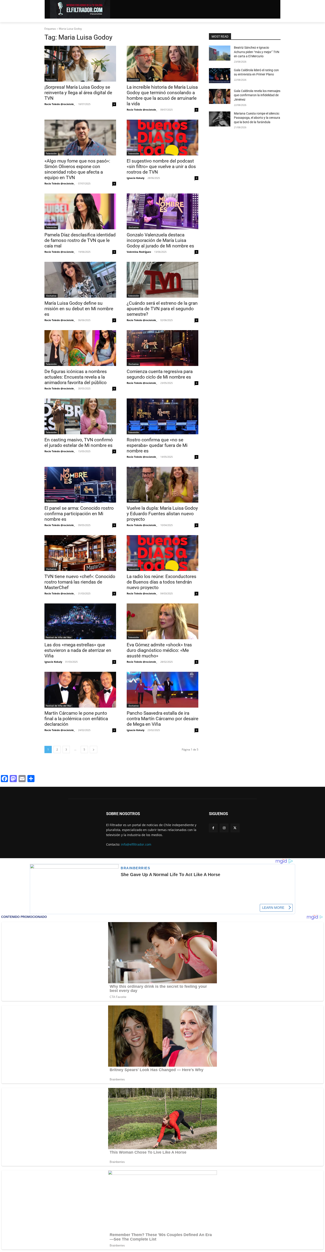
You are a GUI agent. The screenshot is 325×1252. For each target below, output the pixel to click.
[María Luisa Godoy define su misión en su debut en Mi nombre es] (80, 280)
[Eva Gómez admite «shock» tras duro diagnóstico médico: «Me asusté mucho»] (162, 621)
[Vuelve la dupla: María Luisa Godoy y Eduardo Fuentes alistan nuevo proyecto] (162, 485)
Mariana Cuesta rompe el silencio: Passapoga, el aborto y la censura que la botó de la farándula (257, 118)
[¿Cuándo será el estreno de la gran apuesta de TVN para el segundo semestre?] (162, 280)
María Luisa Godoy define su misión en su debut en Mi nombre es (78, 309)
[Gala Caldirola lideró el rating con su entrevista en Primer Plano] (219, 75)
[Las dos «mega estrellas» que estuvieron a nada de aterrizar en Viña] (80, 621)
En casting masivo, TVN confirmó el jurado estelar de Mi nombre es (78, 442)
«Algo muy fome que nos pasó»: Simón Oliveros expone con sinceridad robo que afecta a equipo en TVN (77, 169)
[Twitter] (235, 828)
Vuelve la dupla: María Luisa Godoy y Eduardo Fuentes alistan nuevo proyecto (162, 513)
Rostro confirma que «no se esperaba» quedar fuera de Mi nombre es (157, 445)
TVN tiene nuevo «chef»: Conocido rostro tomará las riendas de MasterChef (79, 582)
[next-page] (93, 749)
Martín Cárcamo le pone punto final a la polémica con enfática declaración (76, 718)
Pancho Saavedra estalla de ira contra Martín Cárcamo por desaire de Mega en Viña (162, 718)
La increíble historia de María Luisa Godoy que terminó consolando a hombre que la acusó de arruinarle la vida (162, 95)
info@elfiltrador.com (136, 844)
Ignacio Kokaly (135, 178)
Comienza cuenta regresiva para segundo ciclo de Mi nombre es (160, 374)
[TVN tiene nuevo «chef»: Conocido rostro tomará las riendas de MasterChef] (80, 553)
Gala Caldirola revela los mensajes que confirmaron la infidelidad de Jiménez (257, 95)
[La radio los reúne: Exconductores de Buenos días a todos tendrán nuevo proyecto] (162, 553)
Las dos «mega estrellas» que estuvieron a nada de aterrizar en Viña (77, 650)
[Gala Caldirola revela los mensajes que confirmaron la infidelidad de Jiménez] (219, 96)
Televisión (51, 79)
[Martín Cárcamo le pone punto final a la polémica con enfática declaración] (80, 690)
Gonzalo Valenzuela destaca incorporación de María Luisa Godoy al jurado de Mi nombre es (160, 240)
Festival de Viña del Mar (58, 637)
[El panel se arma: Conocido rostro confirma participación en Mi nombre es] (80, 485)
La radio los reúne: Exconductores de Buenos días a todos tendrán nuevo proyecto (161, 582)
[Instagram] (224, 828)
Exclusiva (133, 227)
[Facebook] (213, 828)
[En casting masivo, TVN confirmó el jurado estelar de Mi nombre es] (80, 416)
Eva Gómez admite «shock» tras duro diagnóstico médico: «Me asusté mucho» (159, 650)
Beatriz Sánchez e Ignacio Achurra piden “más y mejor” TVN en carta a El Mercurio (256, 52)
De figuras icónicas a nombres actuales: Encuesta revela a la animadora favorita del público (75, 377)
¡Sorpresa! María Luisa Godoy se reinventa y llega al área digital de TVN (78, 92)
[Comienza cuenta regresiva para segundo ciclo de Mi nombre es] (162, 348)
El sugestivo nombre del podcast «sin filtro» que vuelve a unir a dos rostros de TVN (161, 166)
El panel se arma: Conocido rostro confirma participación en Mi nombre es (79, 513)
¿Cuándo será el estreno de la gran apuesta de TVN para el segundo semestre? (162, 309)
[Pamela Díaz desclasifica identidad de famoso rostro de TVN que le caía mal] (80, 211)
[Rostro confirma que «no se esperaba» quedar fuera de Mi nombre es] (162, 416)
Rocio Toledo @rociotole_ (59, 104)
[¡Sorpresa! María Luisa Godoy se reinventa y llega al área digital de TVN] (80, 64)
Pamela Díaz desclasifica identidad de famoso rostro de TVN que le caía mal (80, 240)
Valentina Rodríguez (139, 251)
